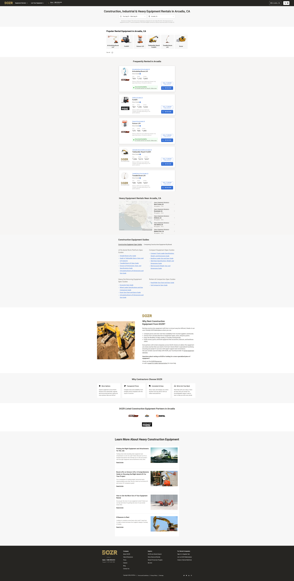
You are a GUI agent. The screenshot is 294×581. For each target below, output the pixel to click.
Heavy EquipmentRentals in (161, 203)
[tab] (130, 245)
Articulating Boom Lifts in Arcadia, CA (141, 69)
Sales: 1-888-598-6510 (56, 2)
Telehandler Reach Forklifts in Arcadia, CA (142, 149)
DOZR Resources (156, 361)
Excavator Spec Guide (126, 285)
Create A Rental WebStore (184, 560)
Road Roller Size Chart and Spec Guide (162, 282)
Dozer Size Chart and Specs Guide (130, 292)
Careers (125, 563)
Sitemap (161, 575)
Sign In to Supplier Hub (183, 554)
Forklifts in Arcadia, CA (137, 97)
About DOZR (126, 554)
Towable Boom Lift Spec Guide (129, 263)
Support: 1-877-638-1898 (55, 3)
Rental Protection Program (155, 560)
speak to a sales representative (157, 363)
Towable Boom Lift (139, 176)
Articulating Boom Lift (140, 71)
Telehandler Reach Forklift (141, 152)
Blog (124, 566)
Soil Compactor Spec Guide (159, 285)
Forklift (135, 100)
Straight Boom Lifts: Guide (128, 256)
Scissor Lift (136, 123)
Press (124, 560)
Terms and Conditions (143, 575)
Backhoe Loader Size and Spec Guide (162, 258)
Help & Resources (128, 557)
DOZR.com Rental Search (155, 554)
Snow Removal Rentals (154, 557)
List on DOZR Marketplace (184, 557)
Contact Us (126, 568)
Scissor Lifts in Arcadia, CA (138, 121)
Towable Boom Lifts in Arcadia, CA (140, 173)
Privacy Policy (154, 575)
